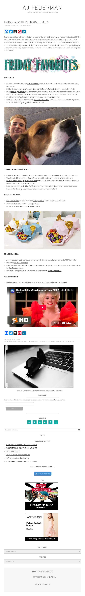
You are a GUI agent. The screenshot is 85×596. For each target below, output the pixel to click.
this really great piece (18, 92)
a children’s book (33, 84)
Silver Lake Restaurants (57, 341)
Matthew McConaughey (43, 341)
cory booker (22, 341)
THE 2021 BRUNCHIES (13, 451)
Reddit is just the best (21, 263)
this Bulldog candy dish (21, 206)
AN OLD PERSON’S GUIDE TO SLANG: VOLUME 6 (21, 448)
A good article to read (13, 260)
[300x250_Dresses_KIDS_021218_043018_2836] (41, 542)
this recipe (14, 175)
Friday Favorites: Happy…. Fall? (26, 22)
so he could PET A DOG (41, 100)
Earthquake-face (38, 201)
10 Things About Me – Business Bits (17, 458)
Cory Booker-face (12, 201)
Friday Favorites (31, 341)
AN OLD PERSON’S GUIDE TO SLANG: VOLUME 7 (21, 445)
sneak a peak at (25, 186)
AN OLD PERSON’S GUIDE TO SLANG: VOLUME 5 (21, 461)
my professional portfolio (34, 265)
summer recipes (69, 341)
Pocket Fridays (16, 339)
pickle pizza (17, 203)
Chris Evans (15, 341)
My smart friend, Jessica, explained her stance (21, 181)
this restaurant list (53, 97)
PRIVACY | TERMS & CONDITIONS (42, 571)
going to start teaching (31, 89)
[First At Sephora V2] (41, 512)
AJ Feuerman (42, 7)
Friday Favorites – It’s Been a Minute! (18, 455)
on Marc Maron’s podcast (15, 268)
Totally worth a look (54, 271)
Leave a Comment (26, 25)
